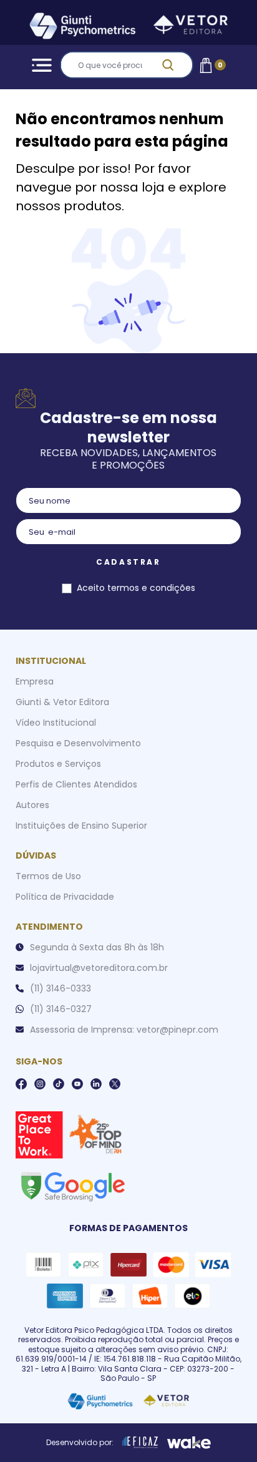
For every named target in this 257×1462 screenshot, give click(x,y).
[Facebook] (21, 1083)
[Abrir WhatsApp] (226, 1430)
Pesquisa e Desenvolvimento (78, 743)
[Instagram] (40, 1083)
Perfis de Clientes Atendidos (76, 784)
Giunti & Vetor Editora (62, 702)
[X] (114, 1083)
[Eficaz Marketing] (140, 1442)
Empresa (35, 681)
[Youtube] (77, 1083)
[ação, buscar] (175, 64)
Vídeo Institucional (56, 722)
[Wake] (189, 1442)
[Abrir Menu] (40, 65)
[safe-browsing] (72, 1185)
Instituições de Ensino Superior (81, 825)
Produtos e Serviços (58, 763)
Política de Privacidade (65, 896)
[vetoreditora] (128, 28)
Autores (32, 805)
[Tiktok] (58, 1083)
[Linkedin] (96, 1083)
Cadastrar (128, 562)
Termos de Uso (48, 876)
